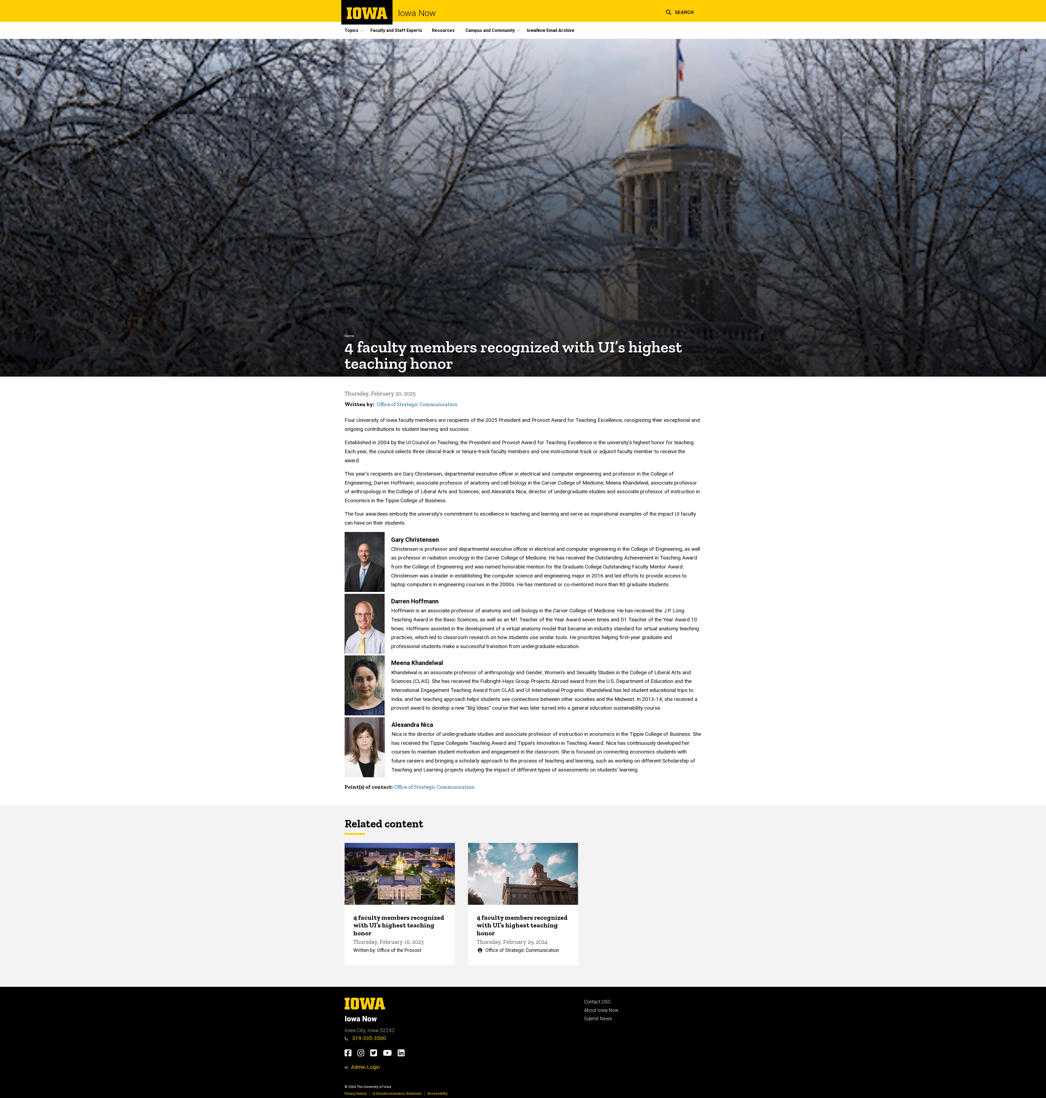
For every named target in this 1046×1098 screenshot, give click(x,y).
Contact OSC (597, 1002)
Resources (443, 30)
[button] (679, 11)
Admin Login (365, 1067)
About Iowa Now (601, 1010)
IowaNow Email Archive (550, 30)
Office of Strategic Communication (417, 404)
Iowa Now (417, 13)
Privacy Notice (356, 1093)
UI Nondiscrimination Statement (397, 1093)
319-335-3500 (368, 1038)
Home (349, 336)
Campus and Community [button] (490, 30)
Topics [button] (351, 30)
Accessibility (437, 1093)
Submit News (598, 1018)
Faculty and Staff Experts (396, 30)
